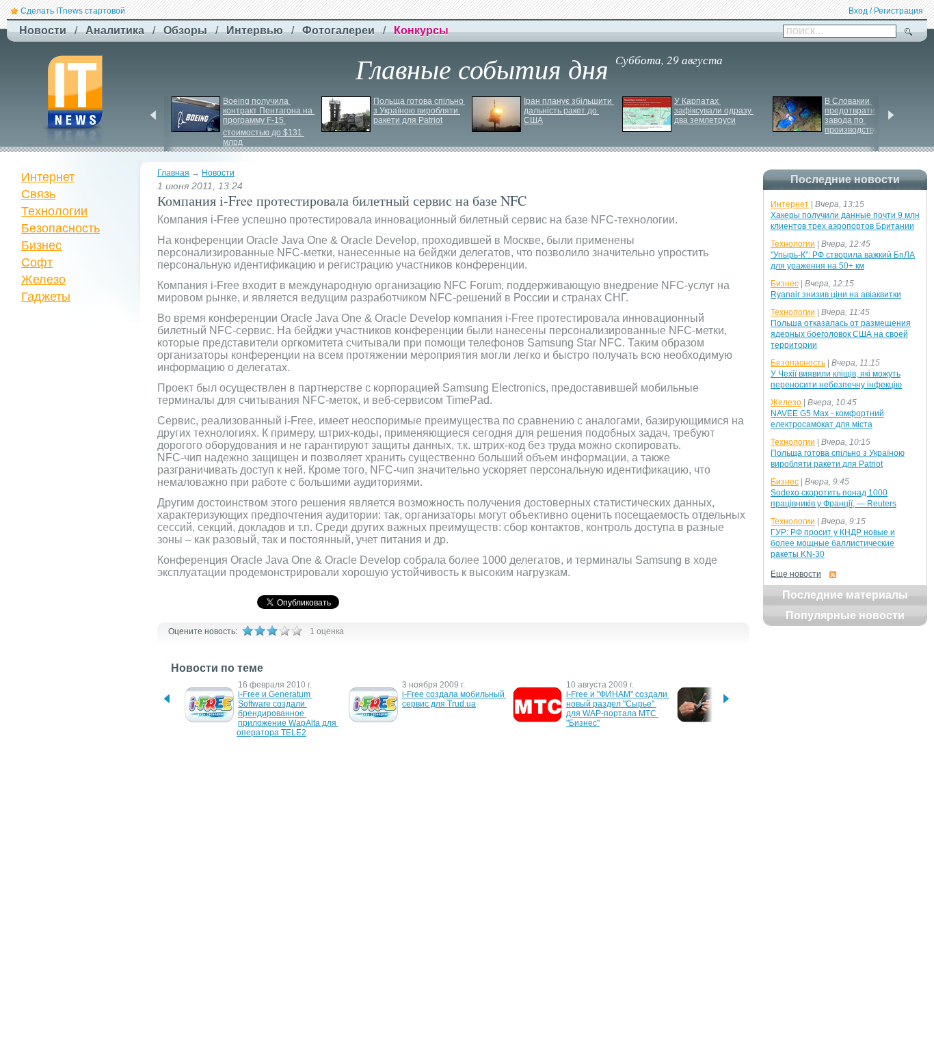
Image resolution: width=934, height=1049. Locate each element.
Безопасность (60, 228)
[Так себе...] (272, 630)
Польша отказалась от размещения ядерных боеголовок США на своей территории (841, 334)
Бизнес (41, 245)
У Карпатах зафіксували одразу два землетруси (713, 110)
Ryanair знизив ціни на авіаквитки (836, 294)
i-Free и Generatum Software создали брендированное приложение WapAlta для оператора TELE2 (287, 713)
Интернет (48, 177)
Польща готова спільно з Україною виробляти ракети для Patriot (419, 110)
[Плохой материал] (260, 630)
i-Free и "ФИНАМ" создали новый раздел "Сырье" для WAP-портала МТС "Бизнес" (617, 709)
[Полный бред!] (247, 630)
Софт (37, 262)
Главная (173, 173)
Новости (218, 173)
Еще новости (796, 574)
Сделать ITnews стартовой (73, 11)
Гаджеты (45, 296)
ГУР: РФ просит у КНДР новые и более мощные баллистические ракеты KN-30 (833, 543)
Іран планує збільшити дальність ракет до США (569, 110)
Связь (38, 194)
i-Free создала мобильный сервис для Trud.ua (454, 699)
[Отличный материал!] (297, 630)
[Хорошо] (284, 630)
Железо (43, 279)
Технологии (54, 211)
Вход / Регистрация (886, 11)
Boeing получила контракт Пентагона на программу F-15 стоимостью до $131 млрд (269, 121)
